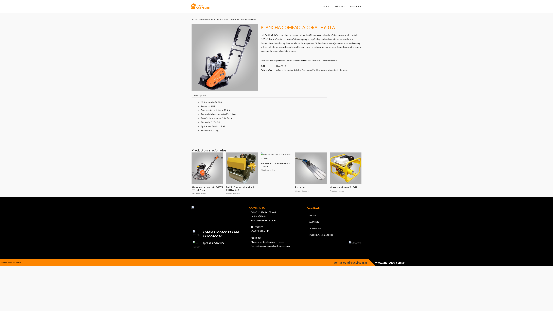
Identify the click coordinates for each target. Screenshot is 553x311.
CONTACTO (355, 6)
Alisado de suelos (207, 19)
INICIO (325, 6)
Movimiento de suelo (337, 70)
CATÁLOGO (338, 6)
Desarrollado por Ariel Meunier (11, 262)
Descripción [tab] (200, 95)
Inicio (194, 19)
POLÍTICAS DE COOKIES (321, 235)
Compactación (308, 70)
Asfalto (297, 70)
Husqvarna (321, 70)
